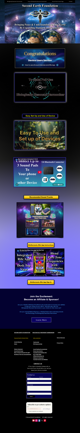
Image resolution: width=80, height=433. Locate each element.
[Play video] (40, 87)
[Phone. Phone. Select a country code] (29, 393)
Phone (28, 391)
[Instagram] (36, 420)
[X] (42, 420)
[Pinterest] (45, 420)
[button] (74, 42)
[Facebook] (39, 420)
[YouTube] (33, 420)
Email (28, 406)
